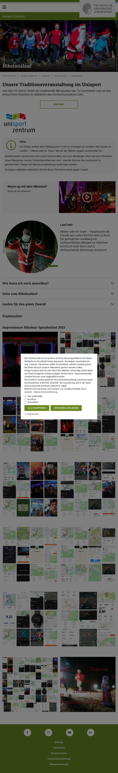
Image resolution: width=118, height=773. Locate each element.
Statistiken (33, 402)
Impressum (33, 414)
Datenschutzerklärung (46, 392)
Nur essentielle (35, 396)
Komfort (32, 399)
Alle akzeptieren (37, 408)
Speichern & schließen (66, 408)
